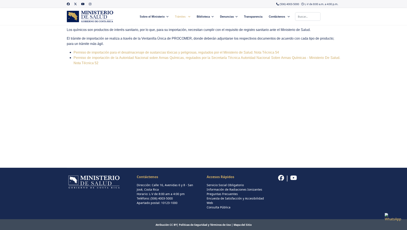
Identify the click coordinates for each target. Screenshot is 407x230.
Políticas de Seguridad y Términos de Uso (205, 225)
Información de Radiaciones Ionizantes (234, 189)
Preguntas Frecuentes (222, 194)
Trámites (181, 16)
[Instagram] (90, 4)
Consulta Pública (218, 207)
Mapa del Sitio (243, 225)
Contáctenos (277, 16)
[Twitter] (75, 4)
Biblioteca (203, 16)
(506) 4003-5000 (289, 4)
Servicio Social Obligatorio (225, 185)
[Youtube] (83, 4)
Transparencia (253, 16)
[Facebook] (68, 4)
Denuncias (227, 16)
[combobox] (308, 16)
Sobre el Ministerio (152, 16)
